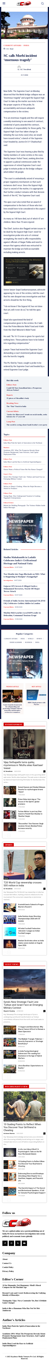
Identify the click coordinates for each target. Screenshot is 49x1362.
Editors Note (11, 385)
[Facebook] (20, 81)
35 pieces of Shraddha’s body (18, 398)
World (23, 450)
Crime (19, 418)
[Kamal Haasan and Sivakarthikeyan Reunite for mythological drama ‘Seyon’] (10, 790)
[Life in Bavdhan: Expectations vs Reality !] (10, 1068)
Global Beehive (12, 424)
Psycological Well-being (29, 437)
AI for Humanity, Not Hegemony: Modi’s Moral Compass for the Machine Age (21, 1286)
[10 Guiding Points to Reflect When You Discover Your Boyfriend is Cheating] (10, 1164)
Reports (10, 395)
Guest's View (33, 426)
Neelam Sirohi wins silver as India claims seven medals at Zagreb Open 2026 (31, 943)
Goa (21, 424)
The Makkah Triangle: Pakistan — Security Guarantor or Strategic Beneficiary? (31, 1041)
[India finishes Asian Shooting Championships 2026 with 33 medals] (10, 919)
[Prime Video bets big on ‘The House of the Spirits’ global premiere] (10, 802)
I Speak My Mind (15, 429)
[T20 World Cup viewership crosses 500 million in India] (24, 865)
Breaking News (12, 403)
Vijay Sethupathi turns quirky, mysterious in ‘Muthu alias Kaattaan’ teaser (23, 765)
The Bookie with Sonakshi (19, 448)
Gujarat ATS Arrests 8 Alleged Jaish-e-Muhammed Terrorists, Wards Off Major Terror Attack (22, 588)
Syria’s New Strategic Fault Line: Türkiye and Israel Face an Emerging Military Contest (23, 1004)
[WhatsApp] (36, 81)
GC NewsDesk (25, 69)
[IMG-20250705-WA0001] (24, 271)
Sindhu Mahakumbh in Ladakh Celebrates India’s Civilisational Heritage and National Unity (20, 560)
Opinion (34, 435)
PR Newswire (13, 437)
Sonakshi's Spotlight (26, 441)
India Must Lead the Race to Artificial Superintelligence (22, 462)
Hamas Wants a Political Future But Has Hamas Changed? (23, 469)
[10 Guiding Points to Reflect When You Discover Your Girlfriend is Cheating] (24, 1106)
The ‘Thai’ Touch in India (16, 406)
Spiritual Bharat (24, 443)
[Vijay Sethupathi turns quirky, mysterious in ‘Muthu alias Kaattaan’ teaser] (24, 744)
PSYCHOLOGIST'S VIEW (16, 1087)
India (26, 45)
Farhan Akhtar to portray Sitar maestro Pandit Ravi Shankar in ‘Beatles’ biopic (30, 814)
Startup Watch (28, 446)
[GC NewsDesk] (25, 67)
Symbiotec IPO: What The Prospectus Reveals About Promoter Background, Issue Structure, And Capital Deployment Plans (23, 1336)
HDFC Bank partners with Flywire (36, 703)
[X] (25, 81)
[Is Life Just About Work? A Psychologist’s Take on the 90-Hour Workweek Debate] (10, 1152)
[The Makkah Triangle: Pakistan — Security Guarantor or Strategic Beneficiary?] (10, 1042)
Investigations (30, 433)
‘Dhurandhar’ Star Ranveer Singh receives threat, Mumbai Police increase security (30, 826)
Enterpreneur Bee (26, 420)
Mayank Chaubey (9, 1011)
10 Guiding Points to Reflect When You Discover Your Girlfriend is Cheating (22, 1127)
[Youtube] (24, 1243)
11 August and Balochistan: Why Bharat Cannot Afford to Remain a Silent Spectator (31, 1029)
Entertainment (8, 758)
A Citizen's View (15, 414)
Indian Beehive (28, 431)
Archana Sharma (9, 1133)
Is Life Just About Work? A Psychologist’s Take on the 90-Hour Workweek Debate (30, 1151)
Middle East (19, 435)
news (27, 435)
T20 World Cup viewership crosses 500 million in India (23, 884)
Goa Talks (22, 426)
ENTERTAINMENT (13, 725)
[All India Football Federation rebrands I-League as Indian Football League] (10, 931)
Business (27, 416)
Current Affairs (12, 45)
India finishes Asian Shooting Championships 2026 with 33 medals (29, 918)
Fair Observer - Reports (28, 422)
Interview (19, 433)
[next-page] (8, 835)
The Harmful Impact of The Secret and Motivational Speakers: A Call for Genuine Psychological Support (31, 1190)
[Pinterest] (31, 81)
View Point (35, 448)
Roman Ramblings (26, 439)
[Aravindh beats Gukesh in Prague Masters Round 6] (10, 907)
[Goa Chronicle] (24, 3)
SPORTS (8, 845)
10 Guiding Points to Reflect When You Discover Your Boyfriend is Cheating (31, 1163)
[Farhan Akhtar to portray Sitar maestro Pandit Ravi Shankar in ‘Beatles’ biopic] (10, 814)
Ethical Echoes (12, 422)
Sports (34, 443)
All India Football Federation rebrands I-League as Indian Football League (29, 931)
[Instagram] (11, 1243)
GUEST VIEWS (11, 964)
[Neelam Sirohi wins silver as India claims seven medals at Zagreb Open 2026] (10, 943)
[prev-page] (5, 835)
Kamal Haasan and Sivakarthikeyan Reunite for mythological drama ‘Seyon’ (31, 789)
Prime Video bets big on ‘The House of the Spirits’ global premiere (29, 801)
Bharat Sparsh (28, 414)
